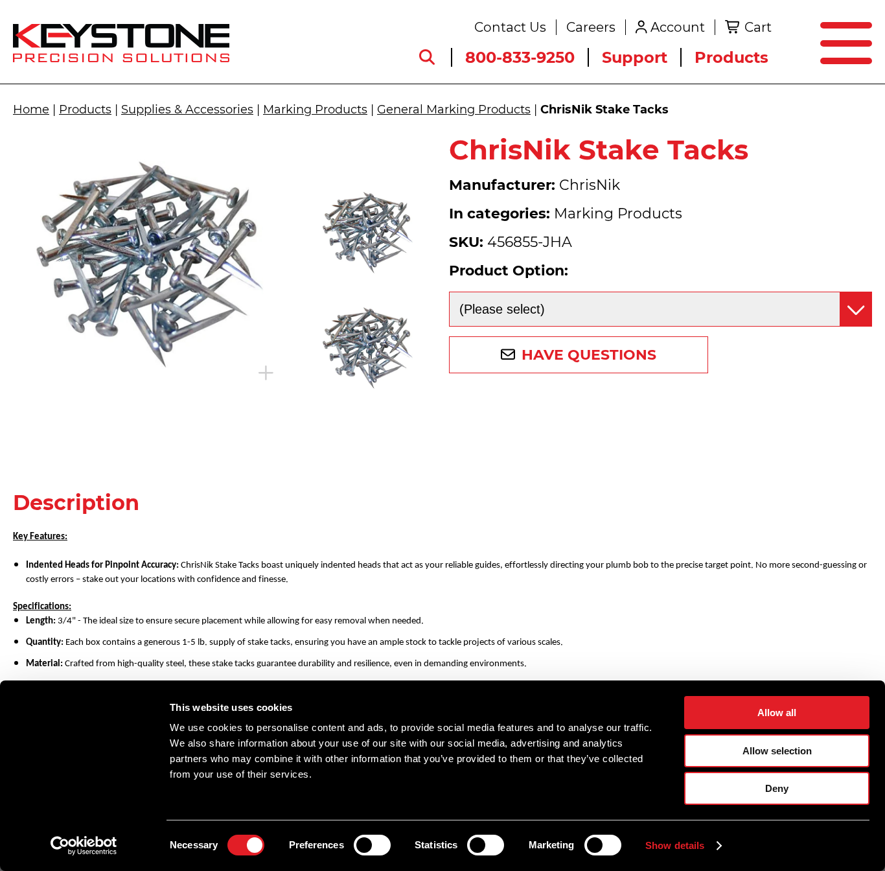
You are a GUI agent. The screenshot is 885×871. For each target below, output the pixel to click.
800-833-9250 (520, 57)
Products (731, 57)
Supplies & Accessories (187, 109)
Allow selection (777, 750)
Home (31, 109)
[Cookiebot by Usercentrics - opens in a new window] (84, 845)
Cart (758, 27)
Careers (590, 27)
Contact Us (510, 27)
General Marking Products (454, 109)
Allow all (776, 712)
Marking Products (315, 109)
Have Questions (589, 355)
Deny (776, 788)
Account (677, 27)
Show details (674, 845)
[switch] (372, 845)
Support (634, 57)
